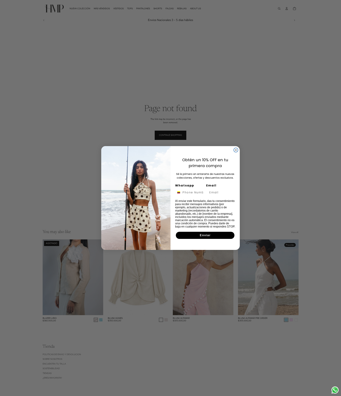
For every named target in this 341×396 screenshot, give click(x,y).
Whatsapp (184, 185)
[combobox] (178, 192)
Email (211, 185)
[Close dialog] (236, 150)
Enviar (205, 235)
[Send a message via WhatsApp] (335, 390)
